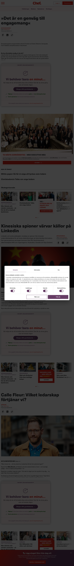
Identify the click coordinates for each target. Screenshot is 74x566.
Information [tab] (37, 270)
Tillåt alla (58, 297)
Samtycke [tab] (15, 270)
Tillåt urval (36, 297)
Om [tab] (59, 270)
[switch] (29, 291)
